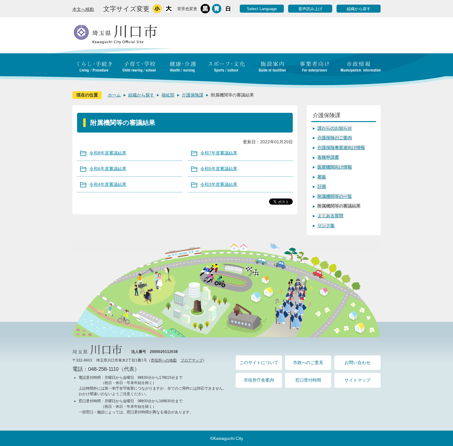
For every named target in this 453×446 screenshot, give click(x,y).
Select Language (262, 8)
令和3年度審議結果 (218, 184)
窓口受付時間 (308, 380)
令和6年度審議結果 (107, 168)
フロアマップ (192, 360)
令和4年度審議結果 (107, 184)
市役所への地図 (164, 360)
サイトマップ (357, 380)
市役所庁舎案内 (259, 380)
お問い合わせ (357, 362)
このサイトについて (258, 362)
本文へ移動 (83, 9)
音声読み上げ (310, 8)
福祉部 (167, 94)
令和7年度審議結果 (218, 152)
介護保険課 (192, 94)
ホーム (114, 94)
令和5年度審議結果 (218, 168)
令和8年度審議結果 (107, 152)
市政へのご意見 (308, 362)
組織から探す (359, 8)
